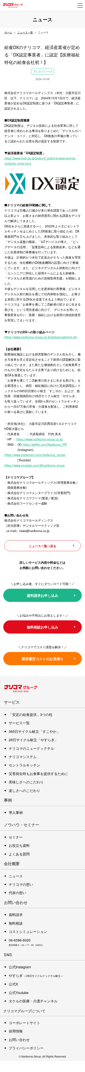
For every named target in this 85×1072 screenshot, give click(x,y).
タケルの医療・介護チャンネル (33, 1000)
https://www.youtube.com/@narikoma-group (34, 465)
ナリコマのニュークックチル (31, 748)
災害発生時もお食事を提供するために (38, 773)
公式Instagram (20, 966)
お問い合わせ (19, 1039)
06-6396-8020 (20, 940)
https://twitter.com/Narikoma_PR (44, 444)
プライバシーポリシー (26, 1047)
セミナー (16, 837)
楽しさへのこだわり (24, 790)
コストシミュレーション (28, 931)
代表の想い (17, 892)
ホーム (8, 32)
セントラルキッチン (24, 765)
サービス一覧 (19, 722)
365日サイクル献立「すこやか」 (34, 731)
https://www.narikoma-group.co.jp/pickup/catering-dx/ (40, 337)
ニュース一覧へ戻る (42, 546)
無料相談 (16, 923)
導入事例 (16, 812)
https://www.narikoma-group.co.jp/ (39, 439)
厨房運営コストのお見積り (42, 658)
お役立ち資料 (19, 845)
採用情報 (16, 1031)
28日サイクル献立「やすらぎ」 (33, 739)
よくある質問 (19, 854)
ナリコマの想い (21, 884)
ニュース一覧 (25, 32)
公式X (13, 984)
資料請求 (16, 914)
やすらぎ (36, 975)
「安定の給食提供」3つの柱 (31, 714)
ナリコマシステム (23, 756)
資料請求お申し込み (42, 595)
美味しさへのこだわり (26, 781)
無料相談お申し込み (42, 627)
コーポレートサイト (24, 1022)
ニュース (16, 875)
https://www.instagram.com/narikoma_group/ (35, 455)
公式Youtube (19, 992)
